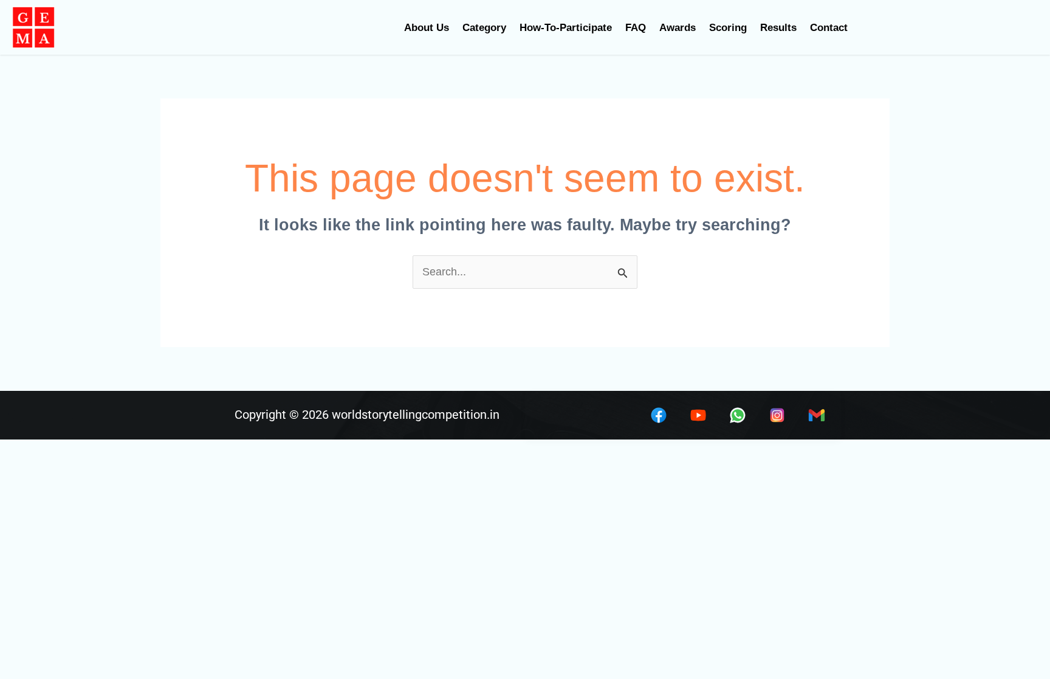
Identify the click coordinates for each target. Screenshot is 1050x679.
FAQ (635, 27)
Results (778, 27)
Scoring (728, 27)
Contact (829, 27)
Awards (677, 27)
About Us (426, 27)
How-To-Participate (566, 27)
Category (484, 27)
